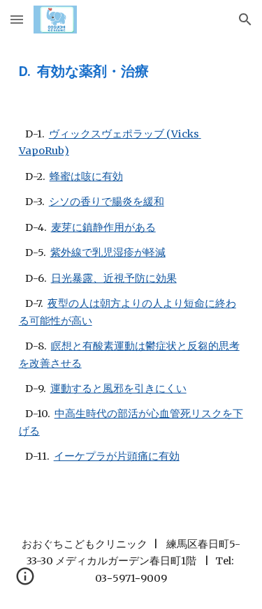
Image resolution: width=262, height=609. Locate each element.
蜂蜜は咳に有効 (86, 176)
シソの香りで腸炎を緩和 (106, 201)
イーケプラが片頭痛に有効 (117, 456)
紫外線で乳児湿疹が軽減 (108, 252)
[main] (131, 71)
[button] (17, 19)
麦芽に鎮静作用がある (103, 227)
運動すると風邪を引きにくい (118, 388)
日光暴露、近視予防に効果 (114, 278)
